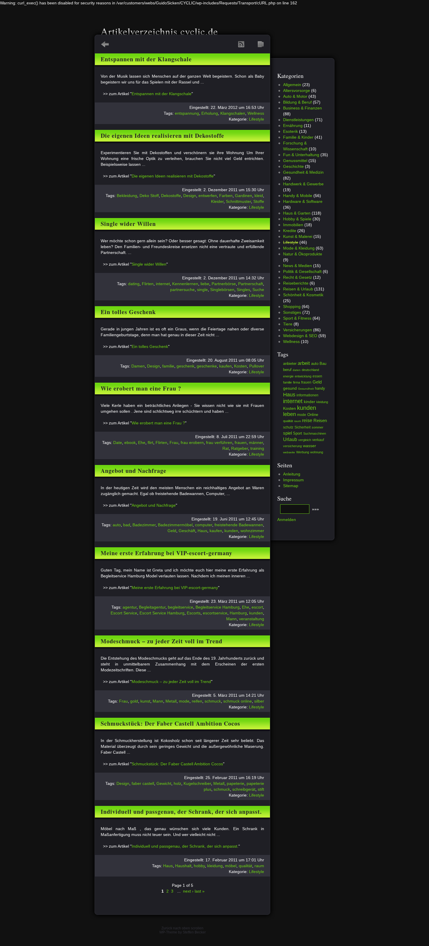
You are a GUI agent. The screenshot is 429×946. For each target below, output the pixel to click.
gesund (290, 388)
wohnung (316, 452)
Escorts (193, 613)
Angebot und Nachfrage (133, 470)
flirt (150, 442)
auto (117, 524)
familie (168, 366)
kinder (309, 401)
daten (297, 370)
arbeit (304, 363)
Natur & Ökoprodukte (302, 254)
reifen (197, 701)
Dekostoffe (171, 195)
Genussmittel (295, 160)
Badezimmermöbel (175, 524)
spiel (287, 433)
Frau (174, 442)
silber (259, 701)
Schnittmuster (238, 201)
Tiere (287, 324)
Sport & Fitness (297, 318)
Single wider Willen (128, 223)
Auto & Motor (295, 96)
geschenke (207, 366)
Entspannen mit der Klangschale (146, 59)
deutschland (310, 370)
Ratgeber (239, 448)
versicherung (292, 446)
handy (320, 388)
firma (296, 382)
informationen (307, 395)
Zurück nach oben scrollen (182, 928)
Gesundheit (306, 388)
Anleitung (291, 474)
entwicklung (303, 376)
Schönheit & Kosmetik (303, 294)
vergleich (304, 440)
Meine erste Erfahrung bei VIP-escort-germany (166, 553)
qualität (245, 865)
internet (163, 283)
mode (184, 701)
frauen (241, 442)
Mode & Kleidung (299, 248)
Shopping (292, 306)
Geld (172, 530)
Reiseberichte (295, 283)
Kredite (289, 230)
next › (188, 891)
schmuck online (237, 701)
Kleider (217, 201)
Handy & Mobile (297, 195)
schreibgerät (243, 789)
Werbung (302, 452)
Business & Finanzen (302, 108)
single (202, 289)
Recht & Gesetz (297, 277)
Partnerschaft (250, 283)
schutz (288, 427)
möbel (230, 865)
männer (256, 442)
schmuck (213, 701)
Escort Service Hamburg (161, 613)
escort (257, 607)
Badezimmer (144, 524)
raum (259, 865)
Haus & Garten (297, 213)
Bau (323, 363)
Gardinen (243, 195)
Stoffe (258, 201)
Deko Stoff (149, 195)
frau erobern (192, 442)
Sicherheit (302, 427)
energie (288, 376)
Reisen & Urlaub (298, 289)
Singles (243, 289)
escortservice (215, 613)
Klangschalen (232, 113)
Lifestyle (256, 119)
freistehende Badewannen (238, 524)
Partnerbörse (224, 283)
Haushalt (183, 865)
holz (177, 783)
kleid (258, 195)
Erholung (209, 113)
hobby (199, 865)
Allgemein (292, 84)
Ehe (141, 442)
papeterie (235, 783)
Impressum (293, 480)
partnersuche (182, 289)
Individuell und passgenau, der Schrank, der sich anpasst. (181, 811)
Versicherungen (297, 329)
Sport (297, 433)
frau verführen (219, 442)
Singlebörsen (222, 289)
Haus (202, 530)
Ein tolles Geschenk (128, 312)
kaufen (225, 366)
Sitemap (290, 485)
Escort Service (124, 613)
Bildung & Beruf (297, 102)
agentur (130, 607)
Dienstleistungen (298, 119)
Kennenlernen (185, 283)
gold (134, 701)
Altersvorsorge (296, 90)
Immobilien (293, 224)
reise (307, 420)
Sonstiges (292, 312)
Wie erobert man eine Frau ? (141, 388)
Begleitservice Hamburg (218, 607)
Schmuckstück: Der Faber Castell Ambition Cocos (170, 723)
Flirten (148, 283)
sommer (317, 427)
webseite (289, 452)
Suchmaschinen (314, 433)
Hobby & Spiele (297, 219)
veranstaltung (251, 618)
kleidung (215, 865)
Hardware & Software (302, 201)
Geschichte (293, 166)
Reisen (320, 420)
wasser (309, 445)
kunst (145, 701)
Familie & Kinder (298, 137)
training (257, 448)
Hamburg (238, 613)
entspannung (187, 113)
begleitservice (180, 607)
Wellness (255, 113)
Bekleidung (127, 195)
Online (312, 415)
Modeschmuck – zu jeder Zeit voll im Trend (161, 641)
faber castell (143, 783)
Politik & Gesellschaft (302, 271)
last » (200, 891)
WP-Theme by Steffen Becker (182, 932)
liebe (204, 283)
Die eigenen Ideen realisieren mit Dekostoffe (162, 135)
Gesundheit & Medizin (303, 172)
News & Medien (297, 265)
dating (133, 283)
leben (289, 414)
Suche (258, 289)
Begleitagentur (152, 607)
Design (189, 195)
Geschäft (187, 530)
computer (203, 524)
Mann (231, 618)
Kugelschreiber (197, 783)
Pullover (256, 366)
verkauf (318, 440)
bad (126, 524)
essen (317, 376)
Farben (226, 195)
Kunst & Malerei (297, 236)
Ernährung (293, 125)
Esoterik (290, 131)
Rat (225, 448)
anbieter (290, 363)
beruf (287, 370)
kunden (231, 530)
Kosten (240, 366)
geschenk (185, 366)
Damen (138, 366)
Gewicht (163, 783)
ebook (130, 442)
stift (261, 789)
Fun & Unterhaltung (301, 154)
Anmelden (286, 519)
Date (117, 442)
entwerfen (207, 195)
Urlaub (290, 439)
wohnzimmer (252, 530)
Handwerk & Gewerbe (303, 184)
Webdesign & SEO (300, 335)
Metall (171, 701)
